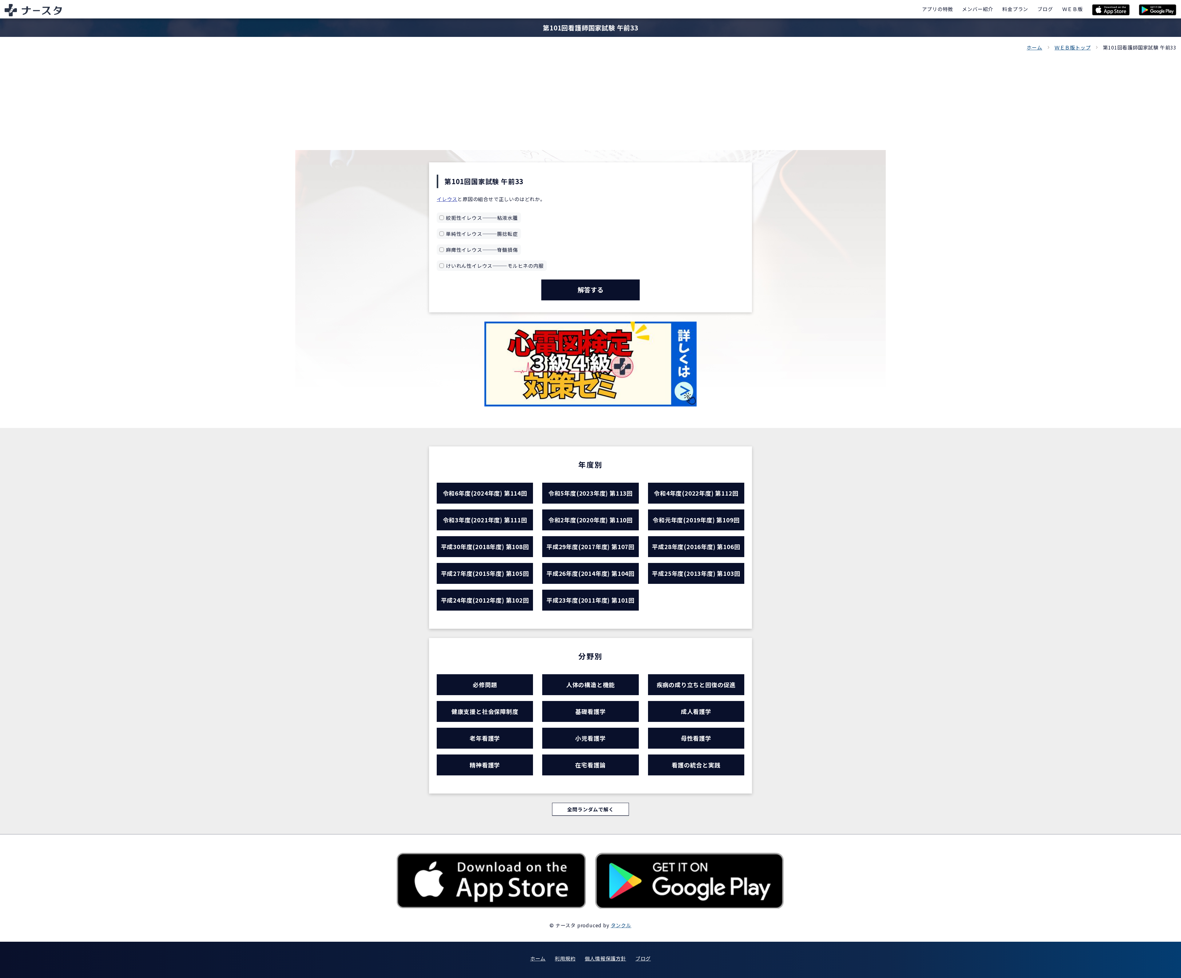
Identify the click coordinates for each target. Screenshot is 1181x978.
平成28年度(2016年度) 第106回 (696, 546)
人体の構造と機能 (590, 684)
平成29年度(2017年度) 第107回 (590, 546)
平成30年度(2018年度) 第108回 (485, 546)
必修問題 (485, 684)
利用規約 (565, 958)
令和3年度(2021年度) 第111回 (485, 520)
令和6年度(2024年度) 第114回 (485, 493)
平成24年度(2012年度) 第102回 (485, 600)
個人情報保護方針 (605, 958)
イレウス (447, 199)
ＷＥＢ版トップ (1073, 47)
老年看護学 (485, 738)
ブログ (643, 958)
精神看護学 (485, 765)
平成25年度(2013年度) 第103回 (696, 573)
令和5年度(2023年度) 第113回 (590, 493)
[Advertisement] (590, 98)
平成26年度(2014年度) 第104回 (590, 573)
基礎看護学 (590, 711)
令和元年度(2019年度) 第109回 (696, 520)
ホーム (1034, 47)
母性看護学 (696, 738)
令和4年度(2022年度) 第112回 (696, 493)
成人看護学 (696, 711)
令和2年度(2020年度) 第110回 (590, 520)
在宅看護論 (590, 765)
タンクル (621, 925)
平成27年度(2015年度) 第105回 (485, 573)
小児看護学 (590, 738)
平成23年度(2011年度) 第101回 (590, 600)
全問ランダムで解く (590, 809)
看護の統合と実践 (696, 765)
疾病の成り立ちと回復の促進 (696, 684)
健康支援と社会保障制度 (485, 711)
